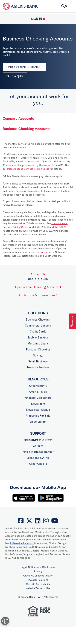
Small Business (38, 361)
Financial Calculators (38, 397)
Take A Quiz (14, 76)
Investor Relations (38, 579)
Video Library (38, 421)
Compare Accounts (18, 118)
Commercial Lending (38, 325)
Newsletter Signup (38, 409)
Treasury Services (38, 367)
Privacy (38, 571)
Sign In (36, 19)
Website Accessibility (38, 584)
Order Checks (38, 463)
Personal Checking (38, 349)
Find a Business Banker (24, 67)
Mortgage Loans (38, 343)
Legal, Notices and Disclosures (38, 567)
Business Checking (38, 319)
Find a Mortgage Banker (38, 451)
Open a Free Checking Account (37, 287)
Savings (38, 355)
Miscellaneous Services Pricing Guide (28, 168)
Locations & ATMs (38, 457)
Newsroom (38, 403)
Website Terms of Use (38, 588)
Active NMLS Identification (38, 575)
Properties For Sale (38, 415)
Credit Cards (38, 331)
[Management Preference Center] (5, 620)
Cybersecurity (38, 385)
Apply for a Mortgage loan (37, 295)
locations (46, 252)
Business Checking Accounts (26, 128)
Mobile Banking (38, 337)
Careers (38, 445)
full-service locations (22, 543)
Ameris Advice (38, 391)
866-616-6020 (38, 279)
